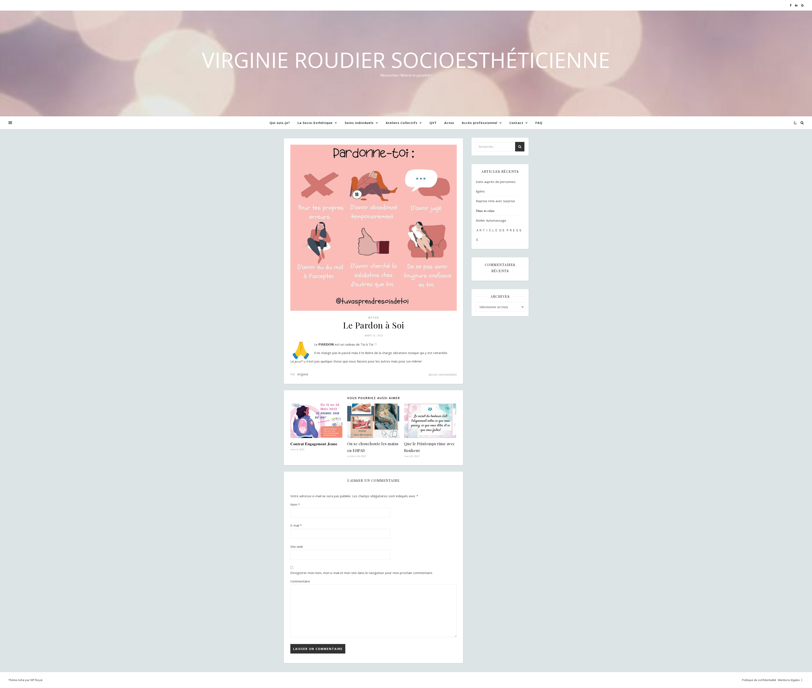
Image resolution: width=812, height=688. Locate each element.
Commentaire (300, 581)
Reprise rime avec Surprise (495, 201)
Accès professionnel (479, 123)
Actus (449, 123)
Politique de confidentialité (759, 680)
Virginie (302, 374)
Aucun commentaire (443, 374)
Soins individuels (359, 123)
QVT (433, 123)
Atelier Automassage (491, 220)
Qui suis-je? (280, 123)
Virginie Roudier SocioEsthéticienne (406, 59)
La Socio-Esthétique (315, 123)
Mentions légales (789, 680)
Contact (516, 123)
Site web (296, 546)
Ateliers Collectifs (401, 123)
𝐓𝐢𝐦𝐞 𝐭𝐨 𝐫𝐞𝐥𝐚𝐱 (485, 211)
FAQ (538, 123)
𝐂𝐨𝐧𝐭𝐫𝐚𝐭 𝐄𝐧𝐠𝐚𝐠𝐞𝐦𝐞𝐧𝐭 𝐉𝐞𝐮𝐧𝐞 (313, 443)
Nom (295, 504)
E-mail (296, 525)
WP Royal (36, 680)
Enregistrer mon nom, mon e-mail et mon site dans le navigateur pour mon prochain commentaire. (361, 573)
